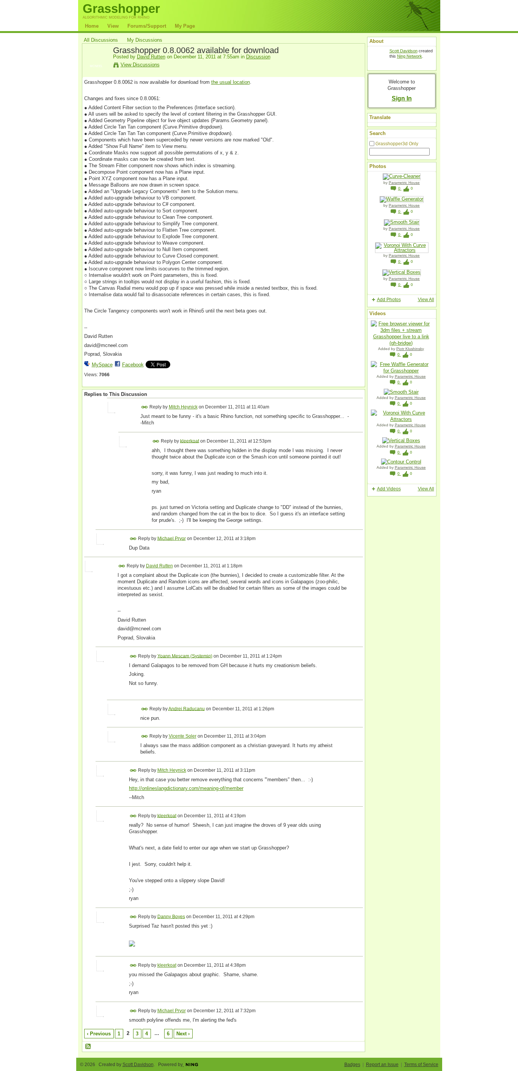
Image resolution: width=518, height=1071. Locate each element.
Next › (183, 1033)
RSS (88, 1046)
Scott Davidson (403, 51)
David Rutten (151, 57)
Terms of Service (421, 1064)
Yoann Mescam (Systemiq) (184, 655)
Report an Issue (382, 1064)
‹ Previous (99, 1033)
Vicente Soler (182, 736)
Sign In (402, 98)
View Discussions (140, 65)
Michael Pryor (171, 538)
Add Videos (389, 489)
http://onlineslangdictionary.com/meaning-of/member (186, 788)
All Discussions (101, 40)
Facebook (133, 364)
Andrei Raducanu (186, 708)
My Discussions (144, 40)
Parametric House (404, 183)
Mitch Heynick (183, 407)
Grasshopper (121, 9)
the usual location (230, 82)
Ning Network (409, 56)
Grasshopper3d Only (396, 143)
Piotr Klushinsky (410, 349)
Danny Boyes (171, 916)
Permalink (144, 407)
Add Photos (389, 299)
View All (426, 299)
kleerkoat (189, 440)
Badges (352, 1064)
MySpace (102, 364)
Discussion (258, 57)
